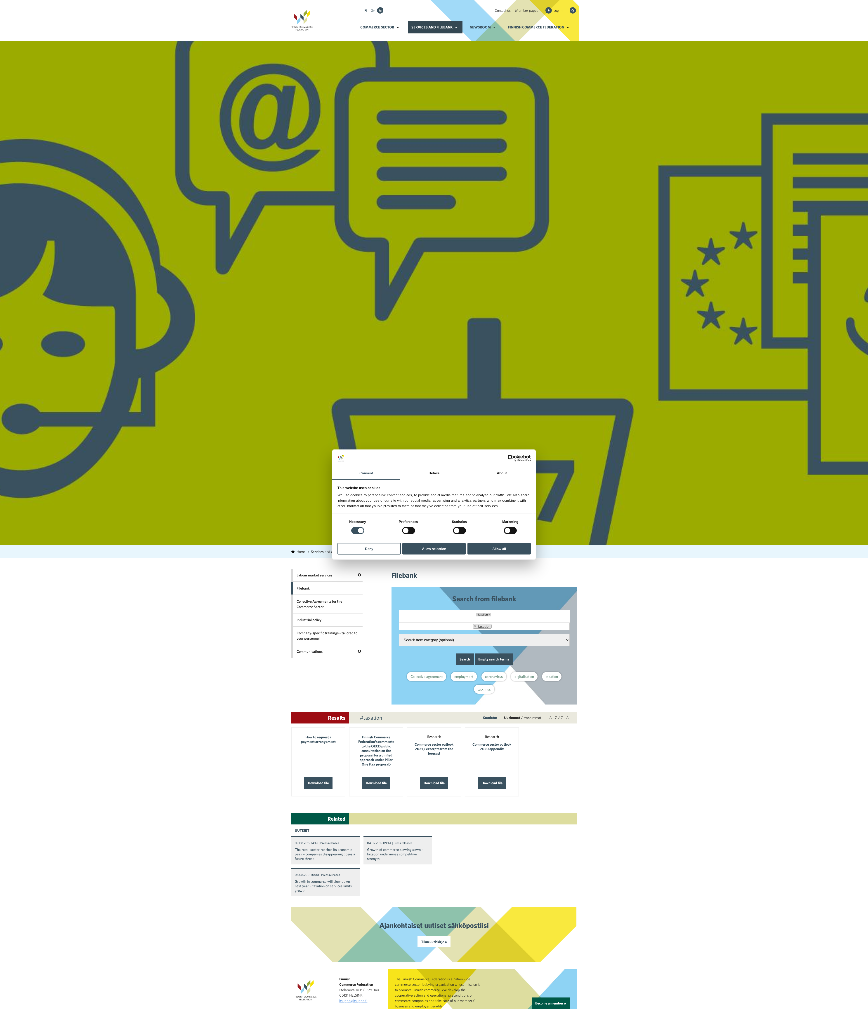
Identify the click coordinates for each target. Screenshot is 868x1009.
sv (373, 10)
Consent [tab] (366, 473)
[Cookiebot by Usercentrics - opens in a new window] (511, 458)
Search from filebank (484, 598)
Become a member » (550, 1003)
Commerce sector (377, 27)
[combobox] (484, 626)
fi (365, 10)
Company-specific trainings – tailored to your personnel (327, 635)
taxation (552, 676)
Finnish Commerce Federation (536, 27)
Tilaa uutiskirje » (434, 942)
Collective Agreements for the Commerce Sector (319, 604)
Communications (310, 651)
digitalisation (524, 676)
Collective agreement (426, 676)
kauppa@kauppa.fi (353, 1001)
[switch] (408, 530)
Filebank (303, 588)
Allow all (499, 548)
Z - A (565, 718)
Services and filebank (432, 27)
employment (463, 676)
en (380, 10)
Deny (369, 548)
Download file (318, 783)
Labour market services (314, 575)
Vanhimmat (532, 718)
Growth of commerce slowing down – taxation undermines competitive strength (395, 854)
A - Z (553, 718)
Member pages (526, 10)
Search (465, 659)
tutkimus (484, 689)
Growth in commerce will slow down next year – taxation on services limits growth (323, 885)
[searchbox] (497, 627)
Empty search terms (493, 659)
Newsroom (480, 27)
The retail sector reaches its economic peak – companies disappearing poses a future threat (325, 854)
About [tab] (502, 473)
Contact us (503, 10)
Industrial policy (309, 620)
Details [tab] (434, 473)
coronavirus (494, 676)
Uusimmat (512, 718)
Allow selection (434, 548)
